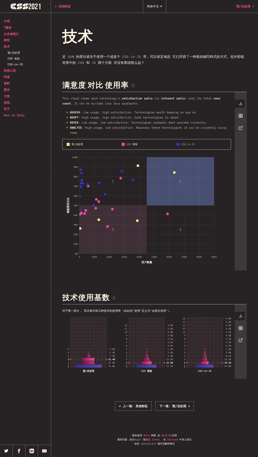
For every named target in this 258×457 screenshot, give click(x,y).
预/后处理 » (174, 406)
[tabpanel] (154, 181)
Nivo (147, 435)
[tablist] (240, 118)
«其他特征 (133, 406)
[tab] (240, 104)
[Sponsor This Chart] (133, 85)
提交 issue (152, 439)
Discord (172, 439)
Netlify (166, 435)
